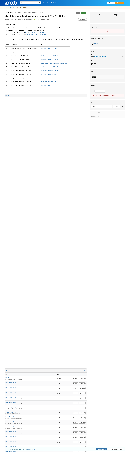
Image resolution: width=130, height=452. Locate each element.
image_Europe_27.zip (10, 407)
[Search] (39, 2)
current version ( (45, 63)
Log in (111, 2)
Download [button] (83, 378)
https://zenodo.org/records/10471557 (49, 85)
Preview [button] (76, 378)
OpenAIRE (97, 43)
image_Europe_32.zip (10, 431)
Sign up (120, 2)
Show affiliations (82, 19)
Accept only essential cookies (115, 449)
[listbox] (99, 91)
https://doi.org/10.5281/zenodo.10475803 (36, 34)
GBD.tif (7, 377)
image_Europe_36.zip (10, 451)
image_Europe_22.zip (10, 382)
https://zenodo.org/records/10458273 (49, 59)
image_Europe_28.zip (10, 412)
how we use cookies (32, 449)
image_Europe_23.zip (10, 387)
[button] (45, 95)
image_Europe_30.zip (10, 421)
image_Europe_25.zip (10, 397)
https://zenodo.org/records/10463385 (49, 70)
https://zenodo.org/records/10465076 (49, 74)
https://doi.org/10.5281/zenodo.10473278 (35, 32)
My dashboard (54, 2)
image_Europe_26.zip (10, 402)
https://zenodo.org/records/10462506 (49, 66)
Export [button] (116, 106)
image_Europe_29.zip (10, 416)
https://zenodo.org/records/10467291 (49, 81)
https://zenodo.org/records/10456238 (49, 52)
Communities (46, 2)
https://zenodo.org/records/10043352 (49, 48)
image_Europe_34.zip (10, 441)
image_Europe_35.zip (10, 446)
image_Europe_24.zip (10, 392)
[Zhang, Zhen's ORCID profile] (34, 19)
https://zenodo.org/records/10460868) (58, 63)
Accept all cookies (102, 449)
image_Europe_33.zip (10, 436)
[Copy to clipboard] (123, 56)
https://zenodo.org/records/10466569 (49, 78)
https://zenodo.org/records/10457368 (49, 55)
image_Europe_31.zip (10, 426)
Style (92, 91)
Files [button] (8, 370)
